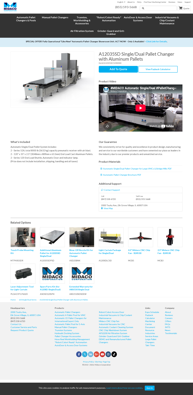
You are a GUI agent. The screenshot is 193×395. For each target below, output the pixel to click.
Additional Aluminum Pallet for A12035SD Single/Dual (50, 253)
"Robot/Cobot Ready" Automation (71, 342)
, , (26, 313)
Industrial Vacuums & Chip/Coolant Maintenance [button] (167, 20)
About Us (131, 2)
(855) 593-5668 (18, 318)
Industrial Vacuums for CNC (112, 324)
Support (188, 2)
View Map (108, 208)
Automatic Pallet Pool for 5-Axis (70, 324)
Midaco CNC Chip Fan (109, 321)
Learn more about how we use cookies (124, 388)
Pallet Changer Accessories (68, 336)
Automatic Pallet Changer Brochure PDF (122, 175)
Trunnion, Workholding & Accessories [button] (81, 20)
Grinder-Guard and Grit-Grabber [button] (111, 32)
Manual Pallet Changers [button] (55, 17)
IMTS (167, 327)
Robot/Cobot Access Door (111, 312)
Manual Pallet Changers (66, 327)
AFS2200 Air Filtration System (113, 333)
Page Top (106, 362)
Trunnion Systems (63, 330)
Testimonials (171, 333)
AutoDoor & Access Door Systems (71, 345)
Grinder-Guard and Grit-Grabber (114, 336)
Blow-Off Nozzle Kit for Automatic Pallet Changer (81, 253)
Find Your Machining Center (155, 2)
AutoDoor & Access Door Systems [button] (138, 19)
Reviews (172, 2)
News (180, 2)
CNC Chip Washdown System (113, 330)
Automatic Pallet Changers (67, 312)
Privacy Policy (88, 362)
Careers (168, 318)
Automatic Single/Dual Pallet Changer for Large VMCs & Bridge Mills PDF (137, 168)
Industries (150, 333)
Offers (168, 321)
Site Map (98, 362)
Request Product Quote (22, 330)
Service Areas (151, 336)
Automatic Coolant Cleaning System (116, 327)
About (168, 312)
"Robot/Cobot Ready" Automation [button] (108, 19)
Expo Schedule (152, 312)
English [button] (120, 2)
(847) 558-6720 (18, 321)
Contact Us (16, 324)
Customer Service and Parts (24, 327)
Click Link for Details (156, 41)
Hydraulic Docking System (67, 333)
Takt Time (150, 345)
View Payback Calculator (158, 69)
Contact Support (112, 190)
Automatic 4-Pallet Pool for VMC (70, 315)
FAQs (139, 2)
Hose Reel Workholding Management (72, 339)
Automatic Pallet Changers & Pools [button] (26, 19)
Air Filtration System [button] (82, 30)
